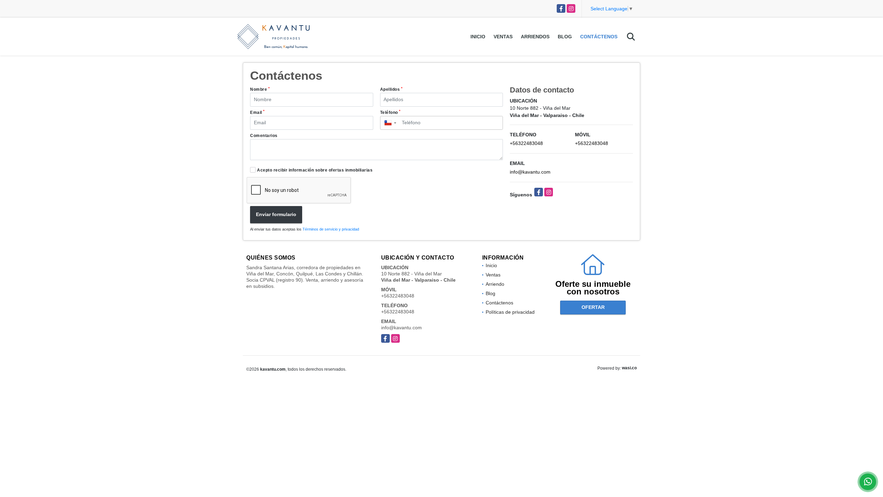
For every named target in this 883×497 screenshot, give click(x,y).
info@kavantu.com (530, 172)
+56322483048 (526, 143)
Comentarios (264, 135)
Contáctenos (598, 36)
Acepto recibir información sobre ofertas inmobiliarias (315, 170)
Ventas (503, 36)
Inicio (477, 36)
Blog (565, 36)
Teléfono (390, 112)
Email (257, 112)
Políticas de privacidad (510, 312)
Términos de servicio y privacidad (330, 229)
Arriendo (495, 284)
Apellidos (391, 89)
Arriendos (535, 36)
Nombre (260, 89)
